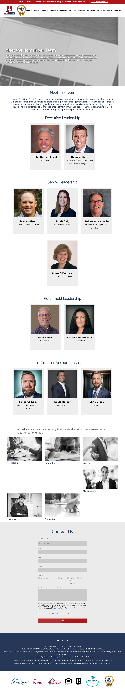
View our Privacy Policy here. (60, 608)
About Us (117, 10)
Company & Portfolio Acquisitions (99, 10)
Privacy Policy (65, 657)
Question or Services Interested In (48, 588)
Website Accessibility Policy (102, 663)
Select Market (42, 539)
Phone (40, 566)
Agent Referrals (79, 10)
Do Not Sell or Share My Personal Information (86, 657)
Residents (44, 10)
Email (39, 557)
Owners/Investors (32, 10)
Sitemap (55, 657)
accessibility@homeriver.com (83, 663)
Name (40, 548)
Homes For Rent (65, 10)
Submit (62, 620)
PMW (48, 657)
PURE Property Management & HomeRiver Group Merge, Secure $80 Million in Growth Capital (62, 1)
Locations (54, 10)
